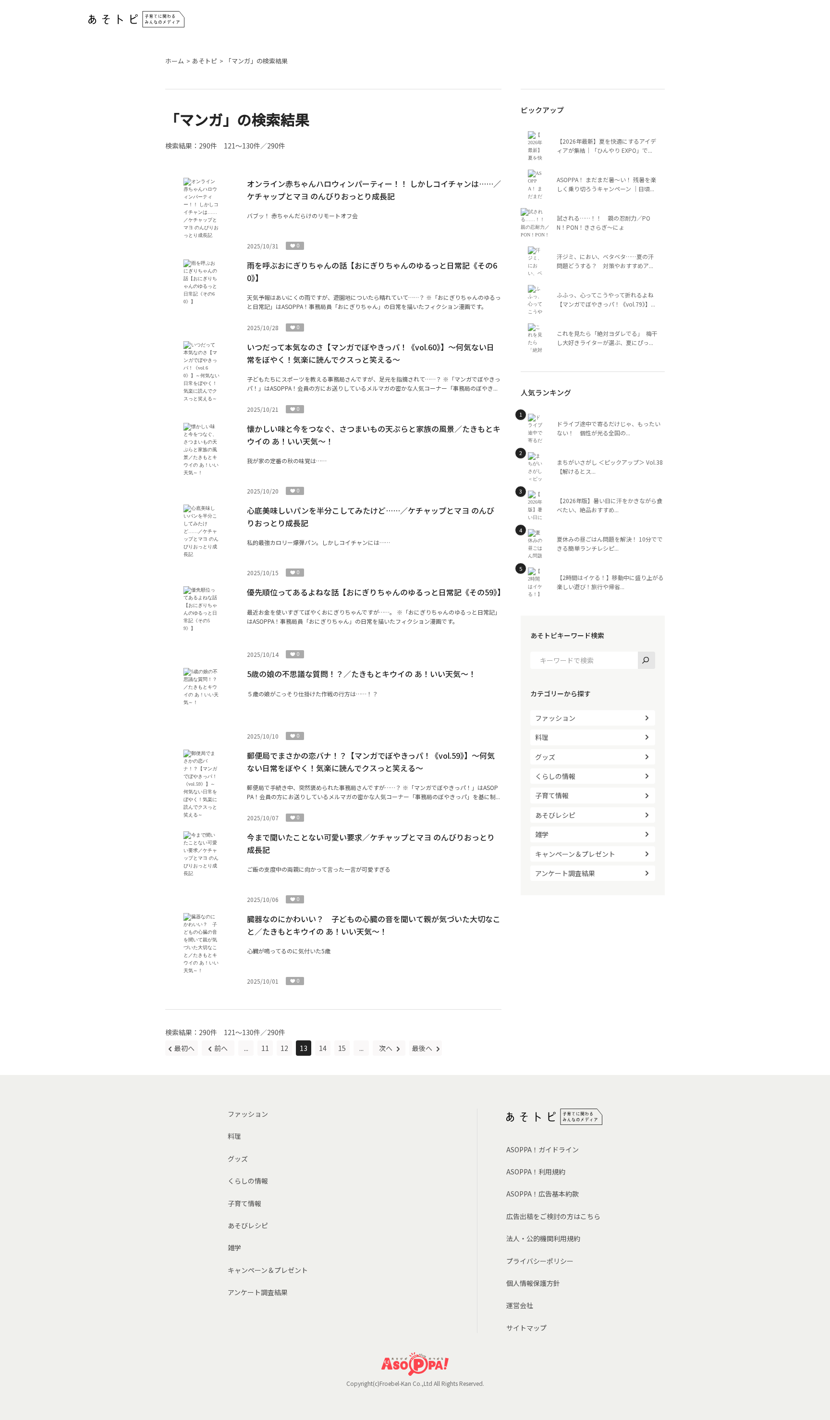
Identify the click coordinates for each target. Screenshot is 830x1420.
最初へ (184, 1048)
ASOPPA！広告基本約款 (542, 1193)
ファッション (555, 718)
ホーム (174, 60)
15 (342, 1048)
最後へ (423, 1048)
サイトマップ (526, 1328)
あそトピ (204, 60)
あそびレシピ (555, 815)
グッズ (545, 757)
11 (265, 1048)
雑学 (542, 834)
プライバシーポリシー (540, 1261)
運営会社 (519, 1305)
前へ (221, 1048)
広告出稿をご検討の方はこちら (553, 1216)
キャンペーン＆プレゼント (575, 854)
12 (284, 1048)
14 (323, 1048)
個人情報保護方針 (533, 1283)
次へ (386, 1048)
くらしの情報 (555, 776)
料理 (542, 737)
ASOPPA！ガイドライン (542, 1149)
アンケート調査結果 (565, 873)
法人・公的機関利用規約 (543, 1238)
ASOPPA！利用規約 (535, 1171)
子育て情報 (552, 795)
